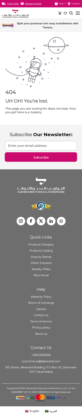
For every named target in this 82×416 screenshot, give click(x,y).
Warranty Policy (41, 296)
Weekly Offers (41, 269)
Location (76, 3)
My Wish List (65, 13)
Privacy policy (41, 327)
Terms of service (41, 321)
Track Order (13, 3)
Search (71, 13)
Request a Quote (33, 3)
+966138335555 (41, 355)
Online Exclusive (41, 263)
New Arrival (41, 275)
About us (41, 333)
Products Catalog (41, 250)
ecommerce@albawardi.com (41, 361)
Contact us (41, 315)
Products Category (41, 244)
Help (61, 3)
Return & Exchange (41, 303)
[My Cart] (59, 13)
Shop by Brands (41, 257)
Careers (41, 309)
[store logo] (15, 13)
